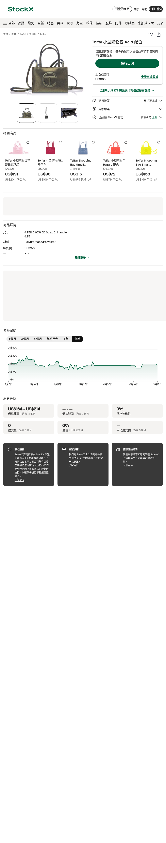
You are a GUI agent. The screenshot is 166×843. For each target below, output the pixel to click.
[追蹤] (28, 143)
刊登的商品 (122, 9)
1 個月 (12, 339)
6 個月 (38, 339)
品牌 (21, 23)
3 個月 (25, 339)
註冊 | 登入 (156, 9)
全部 (11, 23)
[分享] (159, 34)
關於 (137, 10)
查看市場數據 (149, 77)
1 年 (66, 339)
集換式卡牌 (146, 23)
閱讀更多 (80, 257)
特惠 (50, 23)
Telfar (43, 34)
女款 (70, 23)
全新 (40, 23)
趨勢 (31, 23)
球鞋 (89, 23)
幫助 (144, 9)
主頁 (5, 34)
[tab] (26, 113)
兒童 (79, 23)
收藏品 (130, 23)
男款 (60, 23)
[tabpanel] (46, 69)
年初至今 (52, 339)
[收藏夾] (151, 34)
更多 (160, 23)
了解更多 (32, 480)
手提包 (32, 34)
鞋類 (99, 23)
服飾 (108, 23)
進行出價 (127, 63)
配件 (118, 23)
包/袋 (23, 34)
